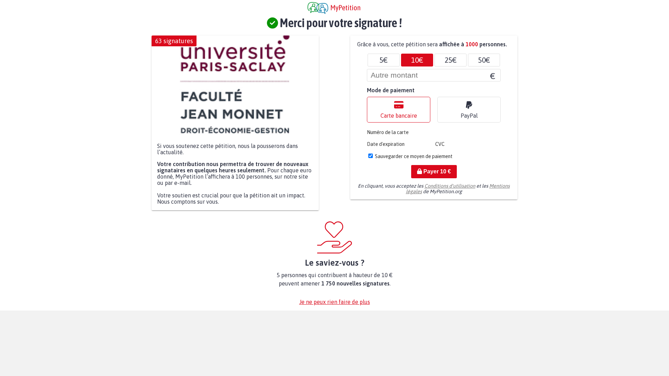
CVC (440, 144)
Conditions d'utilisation (449, 186)
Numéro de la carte (388, 132)
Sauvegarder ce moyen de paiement (414, 156)
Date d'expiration (386, 144)
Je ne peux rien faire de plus (334, 302)
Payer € (436, 171)
